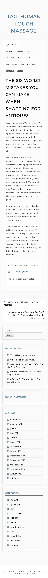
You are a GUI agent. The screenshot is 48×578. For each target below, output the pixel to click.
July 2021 (14, 428)
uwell (22, 64)
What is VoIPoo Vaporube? (22, 359)
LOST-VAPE (10, 58)
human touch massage (27, 265)
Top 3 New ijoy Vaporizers (22, 355)
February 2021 (17, 446)
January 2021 (16, 451)
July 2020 (14, 478)
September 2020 (17, 469)
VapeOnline (31, 64)
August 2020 (16, 473)
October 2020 (16, 464)
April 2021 (15, 437)
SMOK (29, 58)
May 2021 (14, 433)
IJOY (28, 51)
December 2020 (17, 455)
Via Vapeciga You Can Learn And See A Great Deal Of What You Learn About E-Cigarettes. (26, 315)
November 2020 (17, 460)
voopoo (20, 71)
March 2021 (15, 442)
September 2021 (17, 419)
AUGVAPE (10, 51)
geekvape (20, 51)
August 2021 (16, 424)
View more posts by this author (21, 279)
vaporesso (10, 71)
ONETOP (20, 58)
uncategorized (11, 64)
